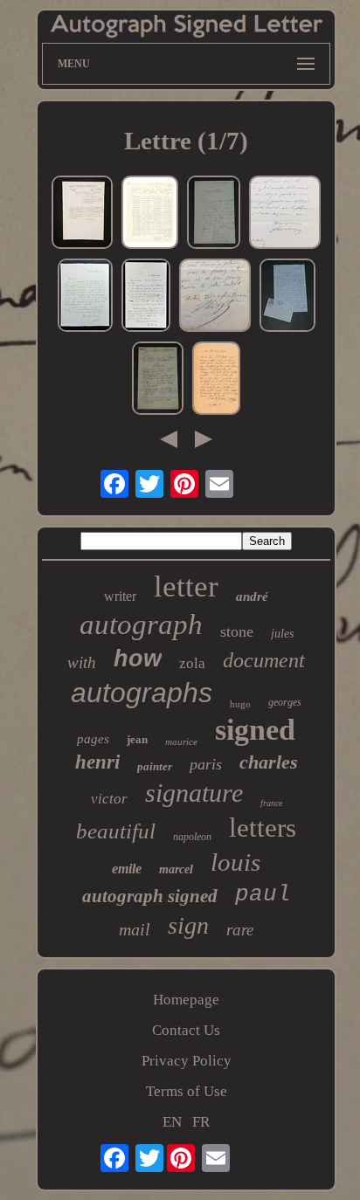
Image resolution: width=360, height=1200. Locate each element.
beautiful (116, 831)
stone (236, 631)
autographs (141, 692)
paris (206, 764)
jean (137, 739)
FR (201, 1122)
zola (192, 663)
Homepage (186, 999)
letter (186, 586)
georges (284, 702)
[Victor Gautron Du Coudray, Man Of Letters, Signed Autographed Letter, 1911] (157, 380)
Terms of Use (186, 1091)
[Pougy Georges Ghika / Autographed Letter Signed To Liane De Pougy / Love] (150, 214)
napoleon (192, 837)
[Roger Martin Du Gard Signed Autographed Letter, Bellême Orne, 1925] (146, 297)
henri (97, 762)
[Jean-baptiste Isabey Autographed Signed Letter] (216, 380)
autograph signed (150, 896)
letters (262, 827)
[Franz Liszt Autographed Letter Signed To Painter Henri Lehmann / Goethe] (215, 297)
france (271, 803)
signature (194, 792)
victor (109, 798)
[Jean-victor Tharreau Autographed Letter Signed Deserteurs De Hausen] (82, 214)
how (138, 658)
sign (188, 925)
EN (172, 1122)
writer (120, 596)
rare (239, 930)
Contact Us (186, 1030)
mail (134, 929)
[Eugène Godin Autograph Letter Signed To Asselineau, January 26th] (213, 214)
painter (154, 766)
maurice (181, 741)
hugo (240, 704)
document (264, 660)
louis (235, 862)
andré (252, 596)
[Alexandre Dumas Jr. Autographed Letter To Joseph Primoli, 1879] (287, 297)
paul (263, 894)
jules (282, 633)
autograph (141, 624)
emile (127, 868)
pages (93, 739)
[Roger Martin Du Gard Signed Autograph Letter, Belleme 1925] (85, 297)
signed (255, 730)
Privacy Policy (187, 1060)
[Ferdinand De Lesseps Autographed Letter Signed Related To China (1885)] (284, 214)
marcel (176, 869)
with (81, 662)
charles (268, 762)
